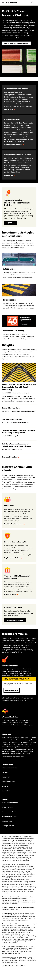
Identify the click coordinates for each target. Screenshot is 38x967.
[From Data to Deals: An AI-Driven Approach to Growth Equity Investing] (19, 392)
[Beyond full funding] (19, 410)
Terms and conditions (10, 803)
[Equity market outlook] (19, 421)
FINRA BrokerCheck (9, 816)
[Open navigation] (2, 2)
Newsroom (6, 777)
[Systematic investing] (19, 329)
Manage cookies (8, 826)
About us (5, 786)
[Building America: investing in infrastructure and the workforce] (19, 447)
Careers (5, 772)
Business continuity (9, 812)
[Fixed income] (19, 298)
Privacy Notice (7, 807)
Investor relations (8, 781)
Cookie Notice (7, 821)
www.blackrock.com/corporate (13, 756)
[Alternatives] (19, 267)
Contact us (6, 791)
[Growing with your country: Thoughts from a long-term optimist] (19, 434)
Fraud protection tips (9, 768)
